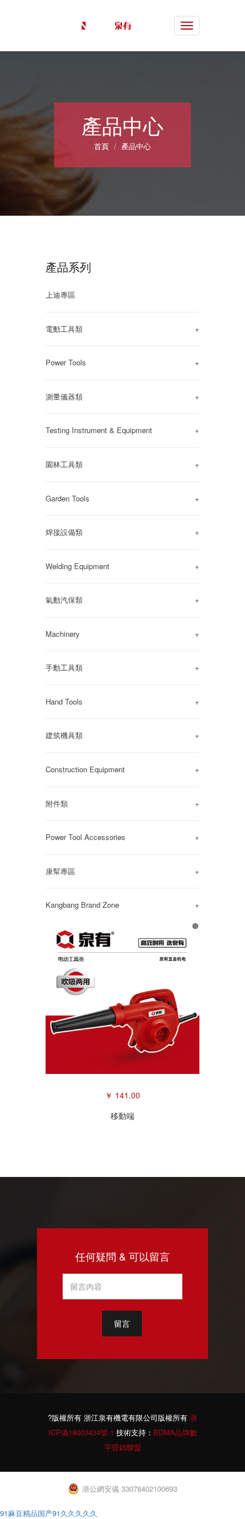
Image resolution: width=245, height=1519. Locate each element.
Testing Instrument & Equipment (99, 430)
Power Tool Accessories (85, 836)
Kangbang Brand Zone (82, 904)
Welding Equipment (77, 566)
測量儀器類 (64, 396)
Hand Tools (64, 701)
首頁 (101, 146)
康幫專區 (60, 871)
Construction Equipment (85, 769)
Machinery (63, 633)
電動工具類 (64, 328)
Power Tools (66, 362)
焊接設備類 (64, 531)
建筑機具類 (64, 735)
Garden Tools (67, 498)
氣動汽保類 (64, 599)
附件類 (57, 803)
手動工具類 (64, 667)
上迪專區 (60, 294)
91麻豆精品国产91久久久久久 (48, 1513)
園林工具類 (64, 464)
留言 (122, 1323)
